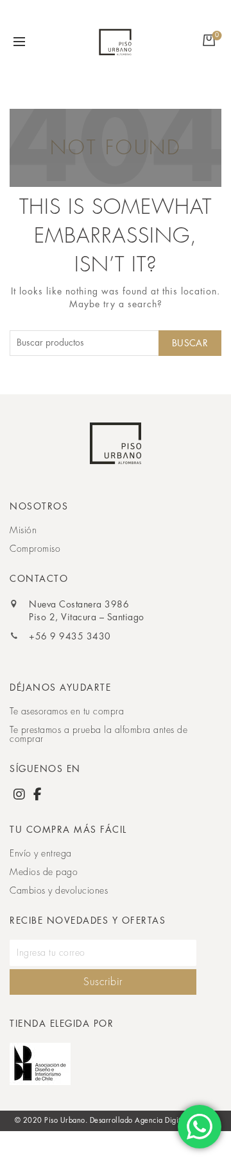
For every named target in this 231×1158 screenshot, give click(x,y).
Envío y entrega (41, 853)
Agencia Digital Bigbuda (176, 1120)
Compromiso (35, 548)
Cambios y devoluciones (59, 890)
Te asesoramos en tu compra (67, 711)
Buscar (190, 343)
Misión (23, 530)
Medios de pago (44, 871)
